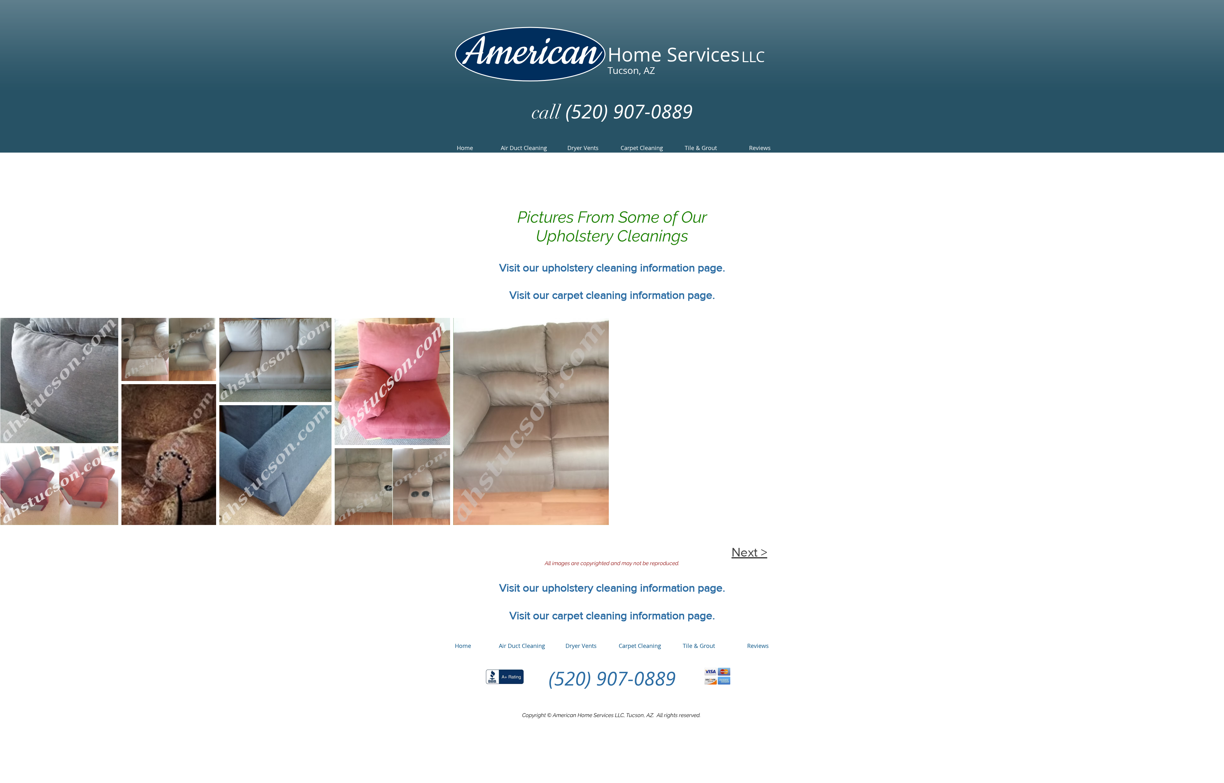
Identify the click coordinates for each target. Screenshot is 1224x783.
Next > (749, 552)
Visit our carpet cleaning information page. (612, 295)
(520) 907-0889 (626, 111)
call (546, 112)
